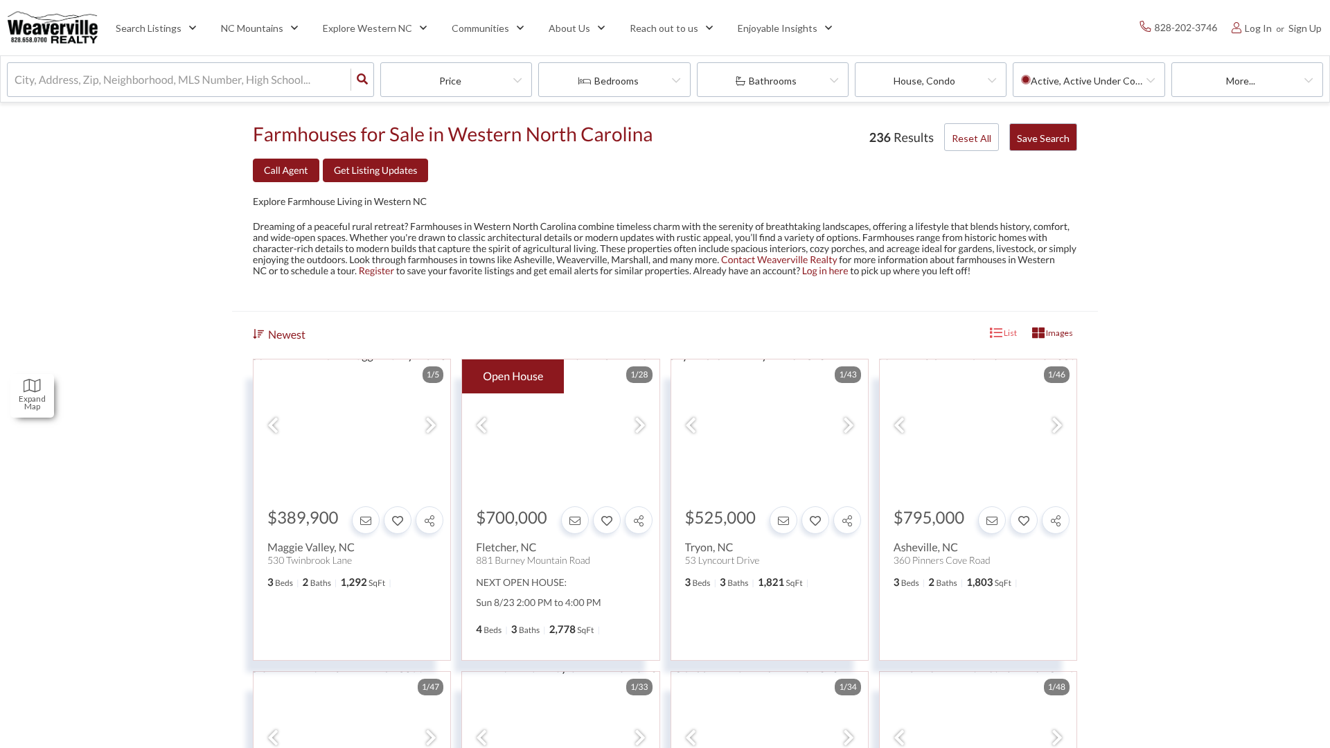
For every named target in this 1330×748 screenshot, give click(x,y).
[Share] (429, 520)
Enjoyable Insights (777, 28)
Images (1059, 333)
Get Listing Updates (375, 170)
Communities (480, 28)
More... (1240, 81)
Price (450, 81)
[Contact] (366, 520)
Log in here (825, 270)
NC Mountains (252, 28)
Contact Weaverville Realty (779, 259)
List (1009, 333)
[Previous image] (273, 426)
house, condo (924, 81)
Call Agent (286, 170)
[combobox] (16, 80)
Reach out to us (664, 28)
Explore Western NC (367, 28)
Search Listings (148, 28)
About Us (569, 28)
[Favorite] (397, 520)
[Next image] (430, 426)
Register (376, 270)
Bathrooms (773, 81)
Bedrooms (616, 81)
